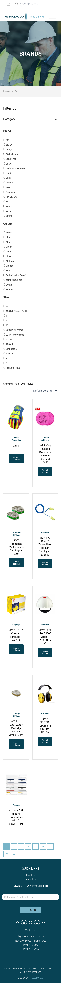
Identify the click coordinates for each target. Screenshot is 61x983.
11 (7, 315)
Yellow (9, 289)
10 (7, 306)
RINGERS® (11, 197)
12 (7, 320)
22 (50, 846)
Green (9, 247)
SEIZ (8, 201)
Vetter (9, 211)
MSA (8, 187)
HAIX (8, 173)
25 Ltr (9, 339)
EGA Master (12, 154)
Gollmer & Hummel (15, 168)
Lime (8, 256)
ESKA (8, 163)
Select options (16, 458)
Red (8, 270)
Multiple (10, 261)
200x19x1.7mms (14, 330)
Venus (9, 206)
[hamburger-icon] (52, 16)
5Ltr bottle (11, 349)
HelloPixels (36, 978)
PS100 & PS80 (13, 368)
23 (6, 854)
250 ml (9, 344)
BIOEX (9, 144)
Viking (9, 216)
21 (42, 846)
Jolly (8, 178)
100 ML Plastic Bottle (17, 311)
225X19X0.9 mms (15, 334)
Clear (8, 242)
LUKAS (9, 182)
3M (7, 140)
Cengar (9, 149)
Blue (8, 237)
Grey (8, 251)
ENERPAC (11, 159)
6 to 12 (9, 353)
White (9, 284)
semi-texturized (14, 280)
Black (9, 232)
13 (7, 325)
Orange (10, 265)
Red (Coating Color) (16, 275)
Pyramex (10, 192)
